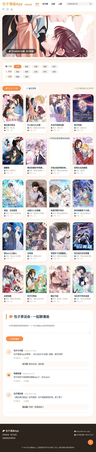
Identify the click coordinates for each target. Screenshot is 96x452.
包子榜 (45, 4)
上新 (60, 4)
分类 (53, 4)
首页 (37, 4)
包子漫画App (17, 4)
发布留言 (15, 339)
